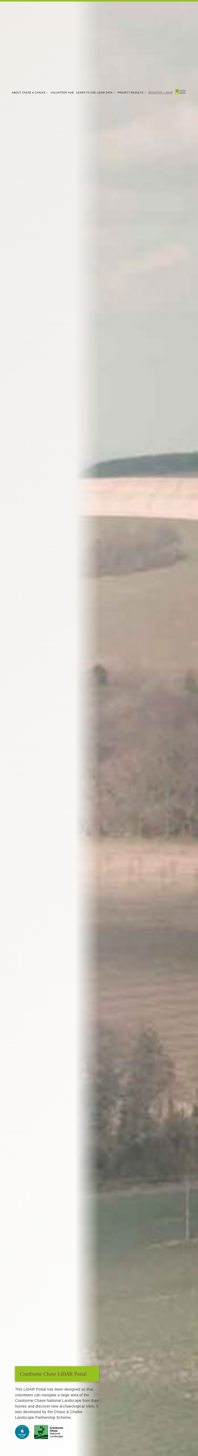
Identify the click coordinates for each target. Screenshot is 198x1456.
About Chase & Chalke (29, 92)
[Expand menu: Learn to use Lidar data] (114, 92)
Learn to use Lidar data (94, 92)
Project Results (130, 92)
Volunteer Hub (62, 92)
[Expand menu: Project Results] (145, 92)
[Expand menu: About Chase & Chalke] (47, 92)
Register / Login (160, 92)
